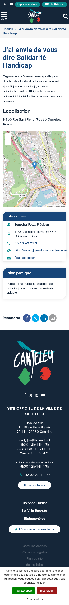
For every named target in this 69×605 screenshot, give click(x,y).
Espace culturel (27, 4)
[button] (34, 165)
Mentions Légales (34, 552)
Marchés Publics (34, 503)
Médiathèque (54, 4)
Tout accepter (23, 590)
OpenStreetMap (60, 206)
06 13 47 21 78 (27, 243)
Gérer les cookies (35, 546)
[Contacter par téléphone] (5, 4)
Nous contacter (25, 257)
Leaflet (50, 206)
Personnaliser (34, 599)
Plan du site (35, 558)
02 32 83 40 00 (37, 474)
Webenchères (34, 518)
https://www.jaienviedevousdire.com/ (41, 250)
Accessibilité (34, 564)
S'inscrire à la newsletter (36, 529)
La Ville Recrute (34, 511)
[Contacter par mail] (12, 4)
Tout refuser (47, 590)
